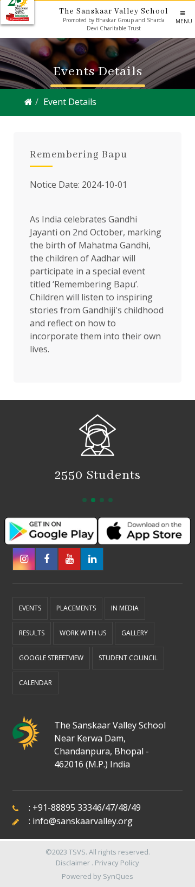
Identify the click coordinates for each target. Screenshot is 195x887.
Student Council (128, 657)
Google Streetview (51, 657)
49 (136, 807)
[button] (84, 500)
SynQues (118, 876)
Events (30, 608)
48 (123, 807)
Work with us (83, 633)
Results (31, 633)
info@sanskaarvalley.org (82, 821)
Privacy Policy (117, 863)
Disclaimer (73, 863)
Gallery (134, 633)
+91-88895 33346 (67, 807)
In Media (125, 608)
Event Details (69, 102)
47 (110, 807)
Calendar (35, 682)
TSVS (77, 852)
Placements (76, 608)
